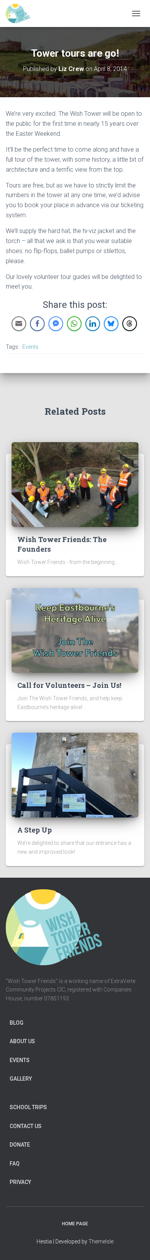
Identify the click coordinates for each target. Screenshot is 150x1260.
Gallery (21, 1079)
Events (30, 347)
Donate (20, 1145)
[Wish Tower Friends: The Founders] (75, 484)
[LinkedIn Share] (92, 323)
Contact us (26, 1126)
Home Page (75, 1223)
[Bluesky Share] (111, 323)
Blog (16, 1023)
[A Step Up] (75, 775)
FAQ (15, 1163)
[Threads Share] (129, 323)
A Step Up (34, 829)
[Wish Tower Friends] (21, 13)
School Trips (28, 1107)
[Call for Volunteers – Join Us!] (75, 630)
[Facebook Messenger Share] (55, 323)
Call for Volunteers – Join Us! (69, 685)
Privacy (20, 1182)
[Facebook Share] (37, 323)
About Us (22, 1041)
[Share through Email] (19, 323)
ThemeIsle (100, 1241)
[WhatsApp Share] (74, 323)
